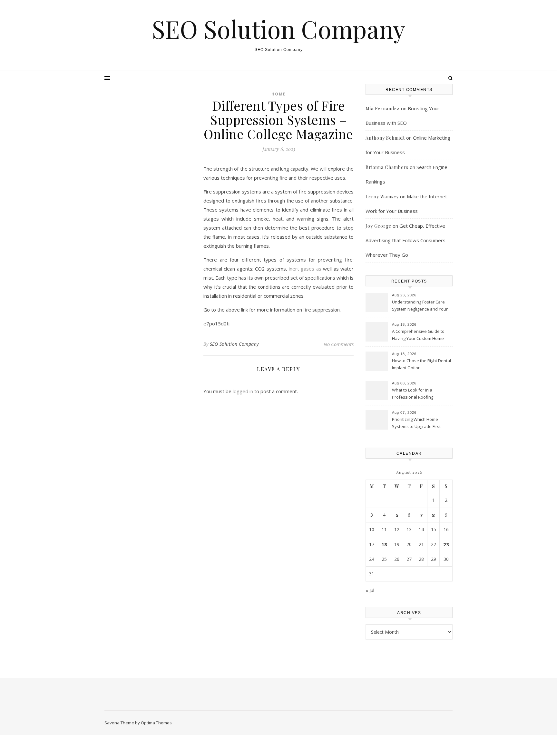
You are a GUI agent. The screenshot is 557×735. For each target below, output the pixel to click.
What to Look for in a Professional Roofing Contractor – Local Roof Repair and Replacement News (421, 394)
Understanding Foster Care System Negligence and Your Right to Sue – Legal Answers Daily (420, 306)
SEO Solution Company (278, 29)
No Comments (339, 344)
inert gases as (305, 268)
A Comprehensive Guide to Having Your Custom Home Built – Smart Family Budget (418, 335)
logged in (243, 391)
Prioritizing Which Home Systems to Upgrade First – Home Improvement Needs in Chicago (420, 423)
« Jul (370, 590)
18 (384, 544)
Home (278, 94)
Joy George (378, 226)
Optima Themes (156, 723)
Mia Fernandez (383, 108)
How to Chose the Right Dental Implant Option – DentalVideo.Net (421, 365)
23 (446, 544)
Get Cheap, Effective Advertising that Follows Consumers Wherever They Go (405, 240)
